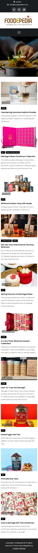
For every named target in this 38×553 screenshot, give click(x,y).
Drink (3, 108)
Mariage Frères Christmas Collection (18, 156)
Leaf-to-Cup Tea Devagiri (13, 387)
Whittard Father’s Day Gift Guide (16, 203)
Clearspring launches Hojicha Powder (18, 112)
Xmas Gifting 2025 (13, 152)
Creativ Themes (19, 548)
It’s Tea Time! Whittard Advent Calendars (15, 342)
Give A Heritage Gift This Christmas (17, 523)
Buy (3, 152)
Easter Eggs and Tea (10, 434)
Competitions (6, 241)
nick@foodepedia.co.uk (19, 5)
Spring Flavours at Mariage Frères (16, 294)
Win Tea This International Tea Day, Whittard (17, 245)
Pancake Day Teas (9, 478)
